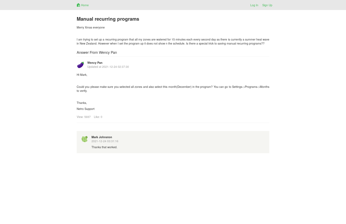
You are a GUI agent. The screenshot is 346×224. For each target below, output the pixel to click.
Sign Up (267, 5)
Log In (254, 5)
